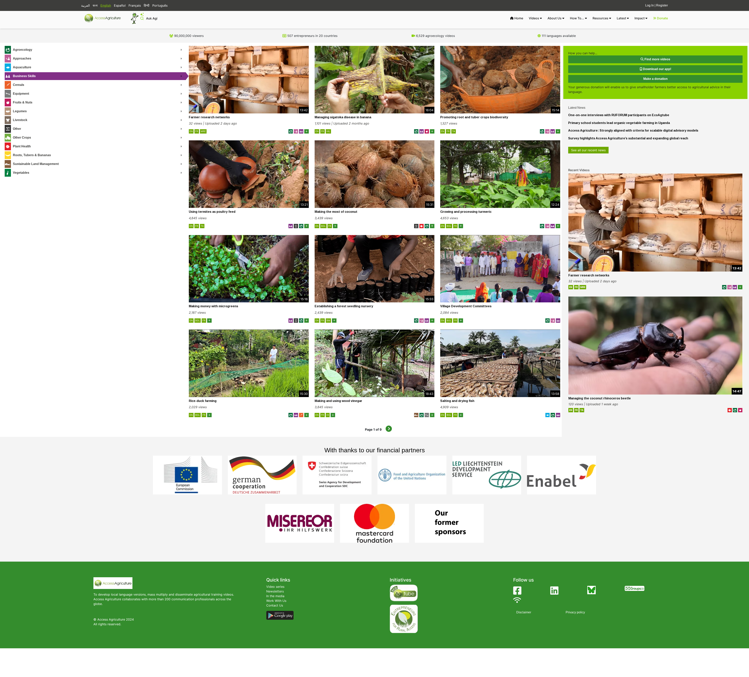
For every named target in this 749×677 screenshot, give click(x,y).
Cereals (18, 84)
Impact (640, 18)
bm (328, 320)
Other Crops (22, 137)
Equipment (21, 93)
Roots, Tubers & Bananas (32, 155)
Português (160, 5)
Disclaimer (523, 612)
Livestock (20, 120)
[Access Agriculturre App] (280, 615)
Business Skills (24, 76)
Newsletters (275, 591)
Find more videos (657, 59)
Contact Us (274, 605)
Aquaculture (22, 67)
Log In (649, 5)
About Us (555, 18)
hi (328, 414)
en (191, 131)
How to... (577, 18)
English (105, 5)
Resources (601, 18)
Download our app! (656, 69)
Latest (622, 18)
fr (196, 131)
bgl (323, 225)
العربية (85, 5)
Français (135, 5)
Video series (275, 587)
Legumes (20, 111)
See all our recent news (588, 150)
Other (17, 128)
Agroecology (22, 49)
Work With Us (276, 601)
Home (518, 18)
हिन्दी (146, 5)
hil (328, 131)
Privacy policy (575, 612)
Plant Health (22, 146)
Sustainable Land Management (36, 164)
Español (120, 5)
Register (662, 5)
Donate (662, 18)
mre (203, 131)
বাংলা (95, 5)
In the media (275, 596)
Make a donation (655, 78)
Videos (534, 18)
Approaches (22, 58)
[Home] (104, 18)
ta (453, 131)
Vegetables (21, 172)
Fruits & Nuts (22, 102)
